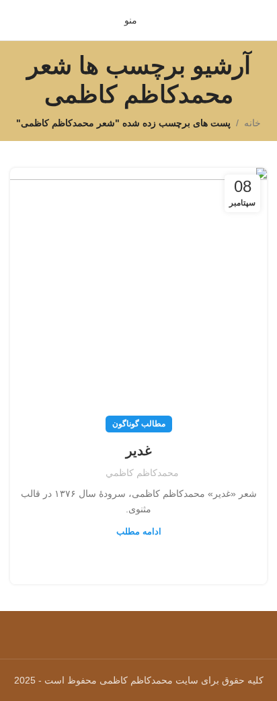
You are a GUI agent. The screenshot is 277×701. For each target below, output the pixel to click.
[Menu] (138, 627)
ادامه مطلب (138, 531)
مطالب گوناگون (138, 423)
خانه (252, 123)
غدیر (138, 450)
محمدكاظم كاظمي (142, 472)
